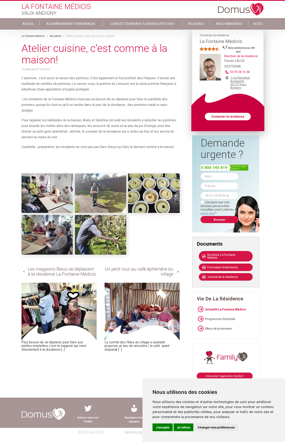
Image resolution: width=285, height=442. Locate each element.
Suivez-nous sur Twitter (88, 419)
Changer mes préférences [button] (216, 427)
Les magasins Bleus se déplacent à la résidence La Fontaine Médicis (62, 271)
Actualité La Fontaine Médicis (225, 309)
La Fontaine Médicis (33, 36)
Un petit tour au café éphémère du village (139, 271)
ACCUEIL (28, 23)
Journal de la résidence (222, 277)
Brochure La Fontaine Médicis (221, 256)
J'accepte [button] (162, 427)
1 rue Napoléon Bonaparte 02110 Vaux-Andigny (240, 82)
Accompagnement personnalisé (70, 23)
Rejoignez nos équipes (134, 419)
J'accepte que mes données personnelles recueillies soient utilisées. (219, 208)
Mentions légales (136, 432)
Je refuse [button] (183, 427)
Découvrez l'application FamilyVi (224, 376)
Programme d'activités (220, 319)
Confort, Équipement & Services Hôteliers (142, 23)
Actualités (55, 36)
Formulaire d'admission (222, 267)
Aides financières (229, 23)
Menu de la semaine (218, 328)
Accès (258, 23)
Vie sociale (196, 23)
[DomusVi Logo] (241, 7)
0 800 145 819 (214, 167)
